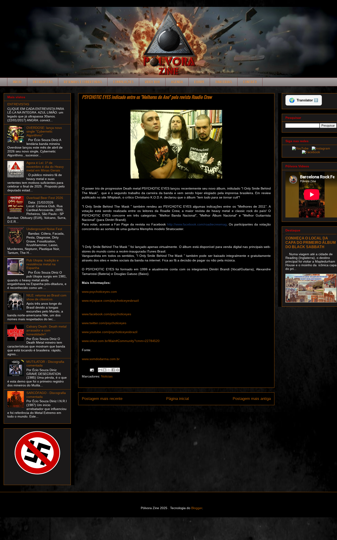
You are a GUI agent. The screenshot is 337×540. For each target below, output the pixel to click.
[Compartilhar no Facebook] (113, 370)
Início (17, 82)
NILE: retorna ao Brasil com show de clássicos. (46, 297)
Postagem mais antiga (252, 398)
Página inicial (177, 398)
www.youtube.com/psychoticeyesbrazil (109, 332)
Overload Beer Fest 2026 (44, 198)
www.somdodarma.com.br (101, 359)
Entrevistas (42, 82)
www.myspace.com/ (106, 300)
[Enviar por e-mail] (100, 370)
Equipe (199, 82)
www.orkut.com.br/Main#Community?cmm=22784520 (121, 341)
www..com (99, 291)
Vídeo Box (152, 82)
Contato (250, 82)
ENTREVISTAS (18, 104)
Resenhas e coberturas (83, 82)
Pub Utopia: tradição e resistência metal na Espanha (42, 264)
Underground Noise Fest (44, 229)
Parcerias (223, 82)
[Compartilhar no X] (109, 370)
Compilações (123, 82)
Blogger (196, 508)
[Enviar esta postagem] (91, 370)
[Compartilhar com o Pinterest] (117, 370)
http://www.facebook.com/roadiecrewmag (197, 224)
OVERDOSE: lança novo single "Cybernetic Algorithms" (44, 131)
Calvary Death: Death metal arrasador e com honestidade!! (46, 330)
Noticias (107, 376)
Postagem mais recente (102, 398)
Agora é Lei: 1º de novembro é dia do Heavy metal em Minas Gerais (45, 166)
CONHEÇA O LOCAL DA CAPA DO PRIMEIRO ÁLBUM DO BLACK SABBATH (310, 242)
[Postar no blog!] (104, 370)
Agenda (177, 82)
